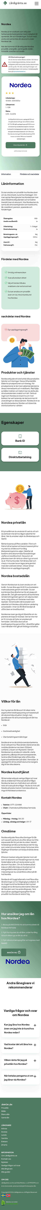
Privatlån (5, 1108)
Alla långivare (6, 1169)
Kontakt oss (6, 1159)
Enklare (4, 1142)
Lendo (4, 1135)
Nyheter (4, 1162)
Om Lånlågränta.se (9, 1156)
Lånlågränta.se (18, 3)
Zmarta (4, 1145)
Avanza (4, 1132)
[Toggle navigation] (36, 3)
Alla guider (5, 1172)
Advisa (4, 1129)
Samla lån (5, 1118)
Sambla (4, 1138)
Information (6, 174)
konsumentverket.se (19, 71)
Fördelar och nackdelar (29, 174)
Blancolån (5, 1114)
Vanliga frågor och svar (10, 1165)
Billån (3, 1111)
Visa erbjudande (19, 145)
